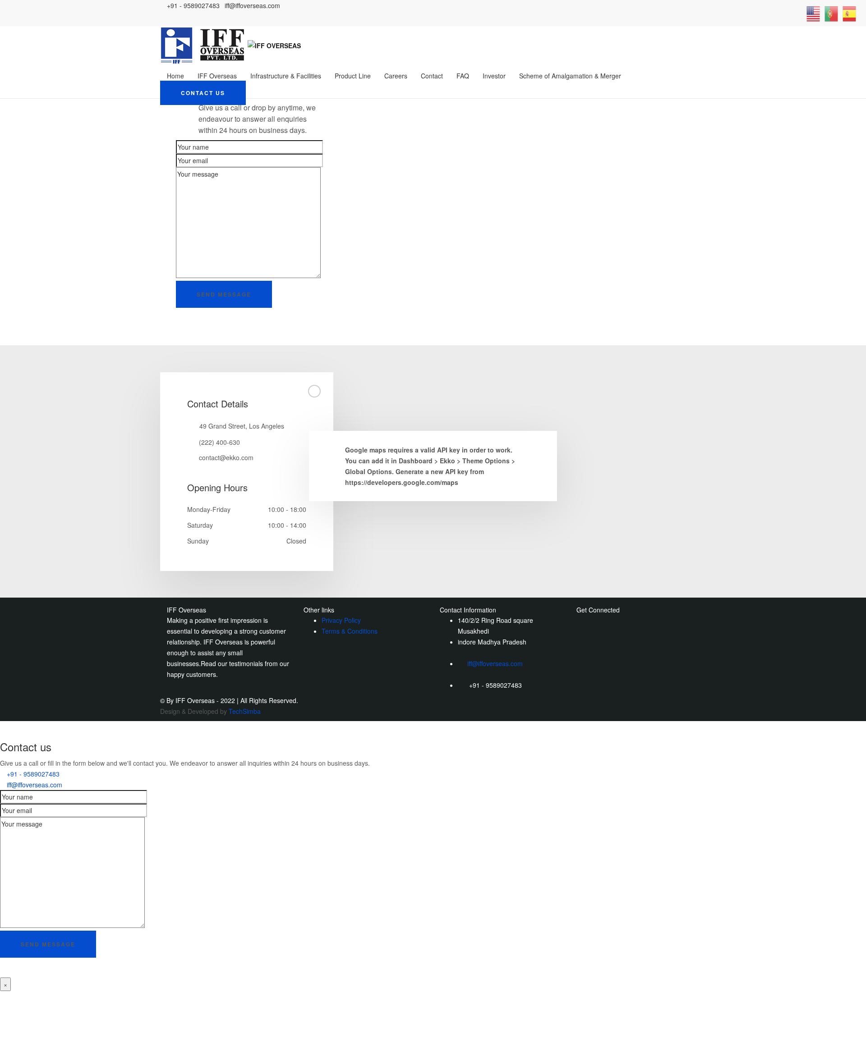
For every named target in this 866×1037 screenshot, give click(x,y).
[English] (813, 13)
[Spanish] (849, 13)
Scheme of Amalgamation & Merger (570, 75)
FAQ (462, 75)
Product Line (353, 75)
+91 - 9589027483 (33, 773)
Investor (494, 75)
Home (175, 75)
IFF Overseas (217, 75)
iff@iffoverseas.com (495, 663)
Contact (432, 75)
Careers (395, 75)
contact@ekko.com (226, 457)
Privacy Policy (341, 620)
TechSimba (245, 711)
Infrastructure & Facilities (285, 75)
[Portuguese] (831, 13)
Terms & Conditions (350, 630)
